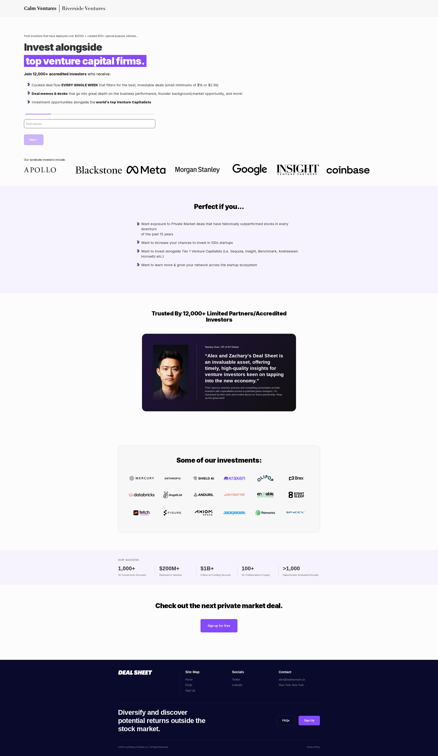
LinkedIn (237, 685)
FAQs (188, 685)
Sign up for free (219, 625)
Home (189, 679)
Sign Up (190, 690)
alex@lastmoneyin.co (292, 679)
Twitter (236, 679)
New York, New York (291, 685)
